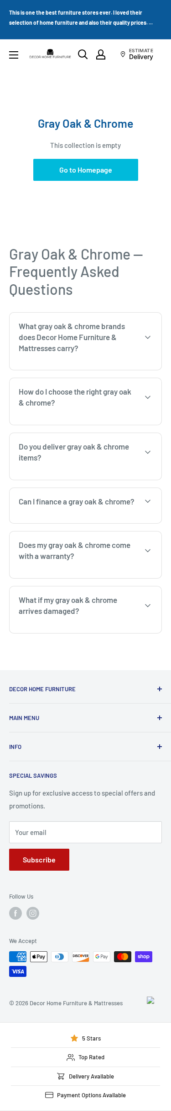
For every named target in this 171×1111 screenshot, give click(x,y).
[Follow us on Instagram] (32, 913)
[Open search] (83, 54)
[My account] (100, 54)
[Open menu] (13, 55)
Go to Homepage (85, 169)
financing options (85, 522)
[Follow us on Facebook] (15, 913)
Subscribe (39, 859)
